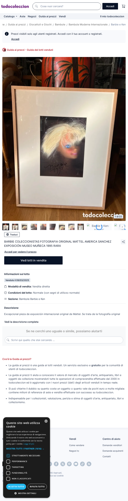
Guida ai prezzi (47, 16)
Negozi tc (74, 450)
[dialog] (26, 457)
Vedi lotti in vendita (33, 260)
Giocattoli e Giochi (40, 24)
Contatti (107, 456)
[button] (26, 448)
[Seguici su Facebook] (56, 464)
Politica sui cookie (54, 475)
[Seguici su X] (62, 464)
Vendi (62, 16)
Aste (22, 16)
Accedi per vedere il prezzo (20, 251)
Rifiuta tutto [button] (37, 486)
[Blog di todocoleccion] (89, 464)
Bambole (60, 24)
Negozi (32, 16)
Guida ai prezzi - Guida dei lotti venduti (30, 49)
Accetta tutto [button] (16, 486)
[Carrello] (124, 6)
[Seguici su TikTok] (82, 464)
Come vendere (76, 445)
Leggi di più (29, 443)
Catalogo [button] (9, 16)
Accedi (15, 39)
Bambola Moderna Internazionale (88, 24)
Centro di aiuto (111, 438)
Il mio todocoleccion (112, 16)
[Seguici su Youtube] (76, 464)
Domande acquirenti (113, 450)
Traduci (14, 234)
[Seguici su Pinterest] (69, 464)
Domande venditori (112, 445)
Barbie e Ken (118, 24)
